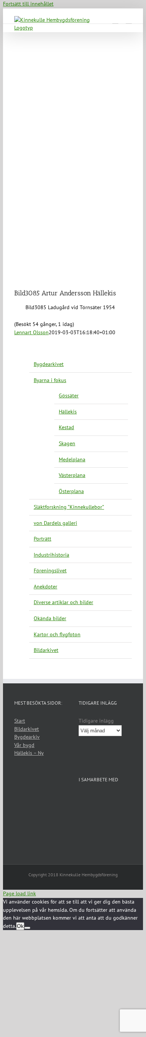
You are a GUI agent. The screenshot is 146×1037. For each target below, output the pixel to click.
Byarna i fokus (50, 380)
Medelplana (72, 459)
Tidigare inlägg (96, 720)
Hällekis (68, 411)
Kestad (66, 427)
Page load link (19, 893)
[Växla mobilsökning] (115, 20)
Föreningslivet (50, 570)
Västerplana (72, 475)
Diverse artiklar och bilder (63, 602)
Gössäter (69, 395)
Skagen (67, 443)
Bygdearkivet (49, 364)
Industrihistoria (51, 554)
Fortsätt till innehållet (28, 3)
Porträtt (42, 538)
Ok (20, 926)
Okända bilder (50, 618)
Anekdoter (45, 586)
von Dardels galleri (55, 523)
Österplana (71, 491)
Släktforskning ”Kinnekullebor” (69, 507)
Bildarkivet (46, 650)
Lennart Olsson (31, 332)
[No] (27, 928)
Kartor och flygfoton (57, 634)
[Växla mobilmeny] (129, 20)
